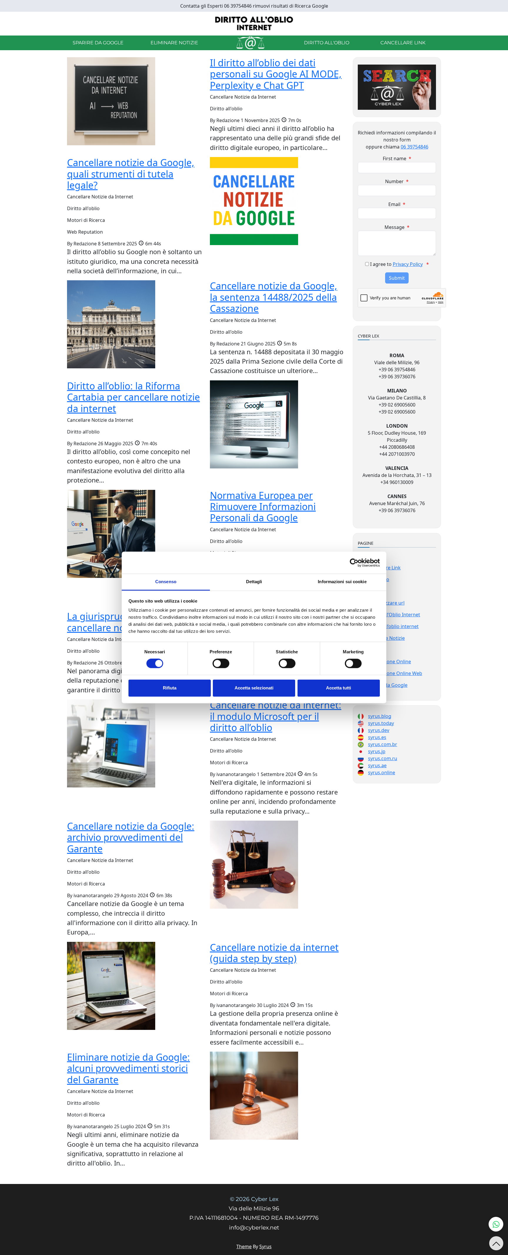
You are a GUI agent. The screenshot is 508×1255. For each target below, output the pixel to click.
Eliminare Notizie (174, 42)
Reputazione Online (389, 661)
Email (396, 204)
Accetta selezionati (254, 687)
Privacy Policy (408, 264)
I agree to (399, 264)
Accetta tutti (338, 687)
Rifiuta (169, 687)
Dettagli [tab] (254, 581)
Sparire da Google (98, 42)
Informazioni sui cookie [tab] (342, 581)
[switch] (221, 663)
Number (397, 181)
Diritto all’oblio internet (393, 626)
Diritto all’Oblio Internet (393, 614)
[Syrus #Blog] (254, 23)
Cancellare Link (402, 42)
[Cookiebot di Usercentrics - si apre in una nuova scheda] (354, 562)
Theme (244, 1246)
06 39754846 (414, 147)
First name (397, 158)
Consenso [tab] (165, 581)
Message (397, 227)
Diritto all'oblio (326, 42)
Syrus (265, 1246)
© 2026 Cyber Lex (254, 1199)
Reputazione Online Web (394, 673)
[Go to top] (496, 1243)
